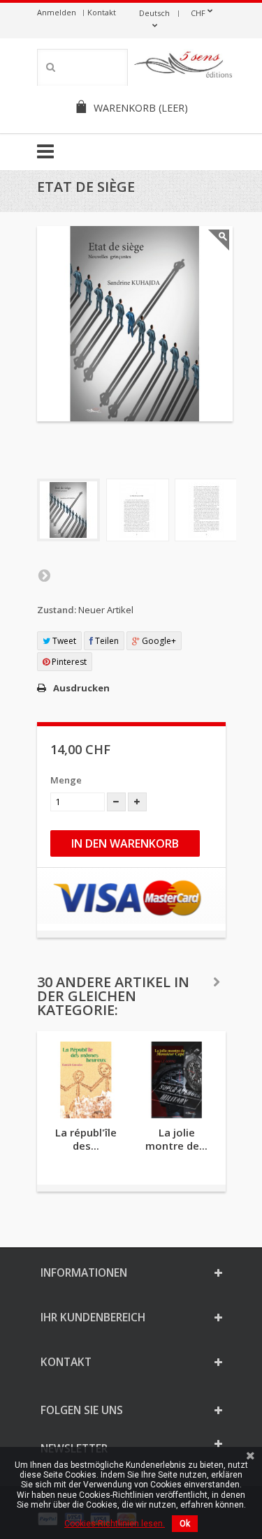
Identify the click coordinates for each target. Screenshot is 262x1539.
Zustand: (56, 609)
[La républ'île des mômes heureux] (86, 1080)
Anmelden (56, 12)
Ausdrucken (81, 688)
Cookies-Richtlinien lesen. (114, 1524)
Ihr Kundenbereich (93, 1317)
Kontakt (101, 12)
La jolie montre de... (176, 1139)
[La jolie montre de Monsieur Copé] (176, 1080)
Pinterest (68, 662)
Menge (66, 780)
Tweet (63, 641)
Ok (185, 1524)
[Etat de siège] (68, 510)
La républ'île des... (86, 1139)
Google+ (158, 641)
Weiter (44, 575)
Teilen (106, 641)
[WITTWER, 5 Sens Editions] (183, 67)
